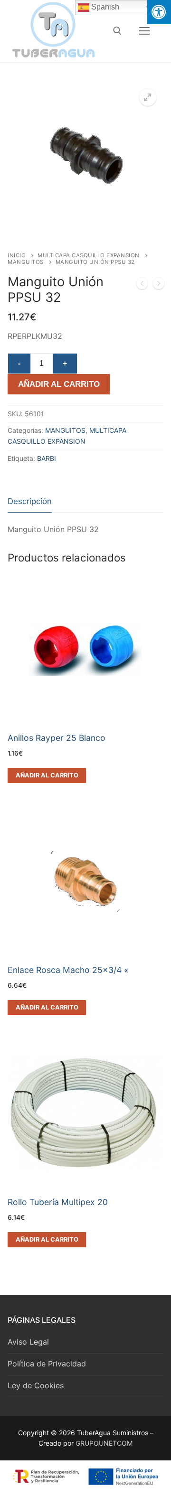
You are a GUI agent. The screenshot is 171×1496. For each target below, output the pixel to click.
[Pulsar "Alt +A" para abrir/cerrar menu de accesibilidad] (159, 12)
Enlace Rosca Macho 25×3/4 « (68, 970)
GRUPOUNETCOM (104, 1443)
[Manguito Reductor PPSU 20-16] (158, 285)
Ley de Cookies (36, 1385)
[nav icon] (144, 31)
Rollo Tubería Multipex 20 (58, 1202)
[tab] (30, 502)
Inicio (17, 255)
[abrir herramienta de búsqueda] (117, 31)
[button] (147, 97)
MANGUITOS (26, 262)
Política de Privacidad (47, 1363)
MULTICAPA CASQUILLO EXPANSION (89, 255)
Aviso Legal (28, 1341)
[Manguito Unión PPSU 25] (142, 285)
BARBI (46, 458)
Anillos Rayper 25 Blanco (56, 738)
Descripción (30, 501)
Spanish (104, 7)
